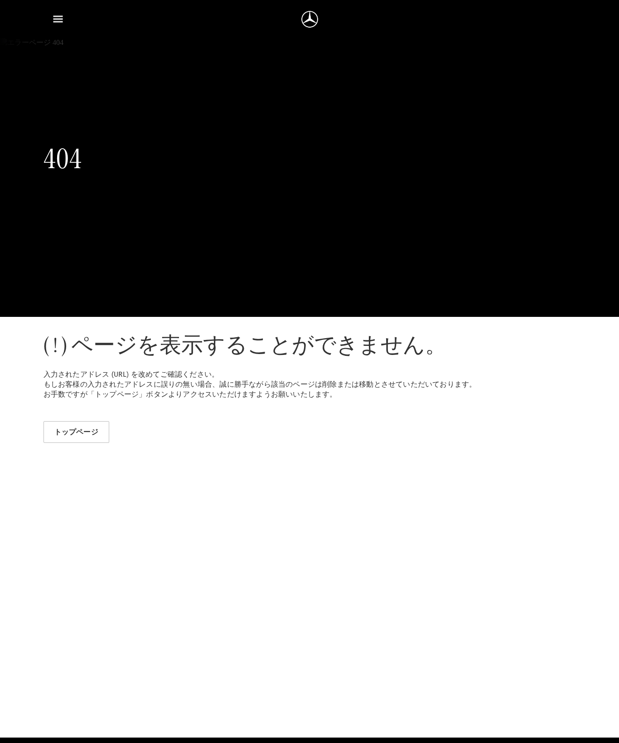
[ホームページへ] (310, 19)
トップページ (76, 432)
